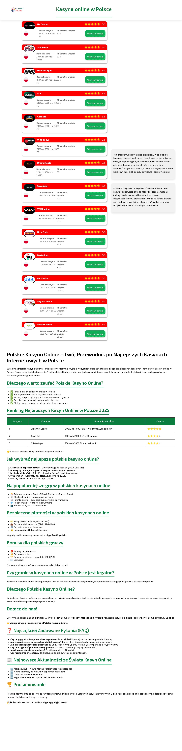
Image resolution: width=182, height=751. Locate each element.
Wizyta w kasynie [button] (95, 33)
